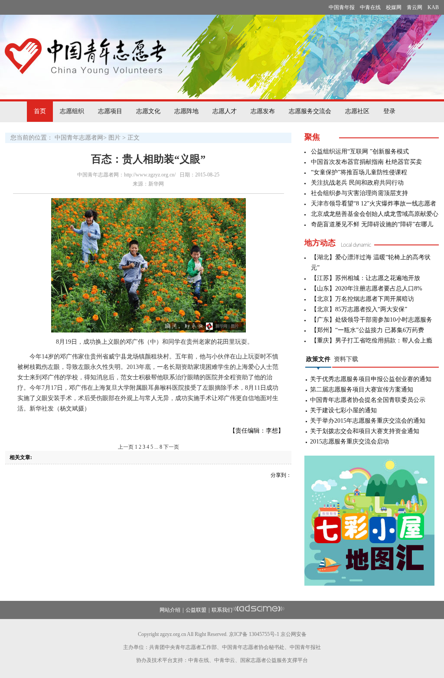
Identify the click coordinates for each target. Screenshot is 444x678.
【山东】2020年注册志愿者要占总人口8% (366, 288)
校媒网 (394, 7)
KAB (433, 7)
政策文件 (318, 359)
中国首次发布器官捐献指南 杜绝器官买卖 (366, 162)
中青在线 (370, 7)
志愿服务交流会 (310, 111)
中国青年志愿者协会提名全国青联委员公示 (367, 400)
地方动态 (320, 242)
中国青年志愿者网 (79, 137)
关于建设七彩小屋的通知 (343, 410)
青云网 (414, 7)
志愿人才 (224, 111)
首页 (40, 111)
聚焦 (312, 137)
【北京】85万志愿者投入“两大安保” (359, 309)
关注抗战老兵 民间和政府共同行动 (357, 182)
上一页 (126, 447)
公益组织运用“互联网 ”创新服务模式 (360, 151)
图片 (114, 137)
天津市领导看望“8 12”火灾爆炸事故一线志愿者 (373, 203)
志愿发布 (263, 111)
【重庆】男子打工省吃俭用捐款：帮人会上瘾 (371, 340)
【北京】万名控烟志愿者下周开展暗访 (362, 299)
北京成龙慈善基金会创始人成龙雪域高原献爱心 (374, 214)
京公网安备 (294, 634)
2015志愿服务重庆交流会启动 (349, 441)
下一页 (171, 447)
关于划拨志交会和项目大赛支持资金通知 (364, 431)
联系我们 (222, 610)
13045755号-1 (264, 634)
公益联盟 (196, 610)
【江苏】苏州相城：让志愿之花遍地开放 (365, 278)
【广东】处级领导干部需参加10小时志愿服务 (371, 319)
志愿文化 (148, 111)
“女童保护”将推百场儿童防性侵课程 (359, 172)
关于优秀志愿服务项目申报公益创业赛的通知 (370, 379)
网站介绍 (170, 610)
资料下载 (346, 359)
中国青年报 (342, 7)
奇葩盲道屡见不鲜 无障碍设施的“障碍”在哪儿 (372, 224)
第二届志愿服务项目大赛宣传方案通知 (361, 389)
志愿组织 (72, 111)
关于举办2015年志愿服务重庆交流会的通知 (367, 420)
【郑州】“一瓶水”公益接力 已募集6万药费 (367, 330)
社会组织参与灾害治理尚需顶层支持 (359, 193)
